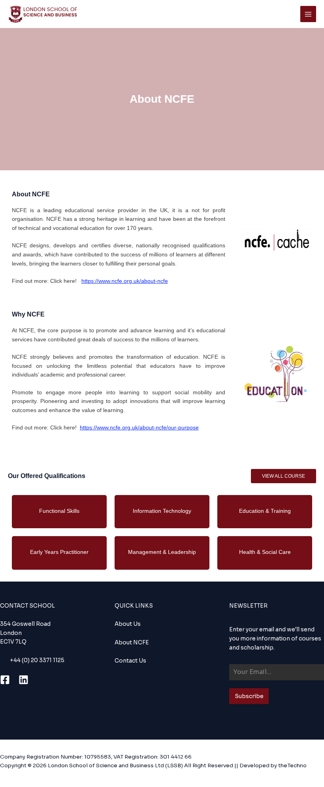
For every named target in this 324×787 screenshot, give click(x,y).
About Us (128, 624)
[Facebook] (5, 680)
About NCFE (132, 642)
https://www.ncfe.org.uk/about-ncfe (124, 281)
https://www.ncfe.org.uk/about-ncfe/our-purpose (139, 428)
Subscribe (249, 696)
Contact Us (130, 660)
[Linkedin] (23, 680)
